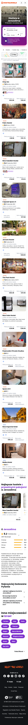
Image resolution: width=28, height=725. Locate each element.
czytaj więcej (16, 60)
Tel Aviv (5, 621)
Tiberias (15, 626)
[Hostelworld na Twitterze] (8, 676)
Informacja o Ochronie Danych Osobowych (14, 706)
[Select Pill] (21, 2)
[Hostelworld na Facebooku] (4, 676)
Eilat (14, 621)
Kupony (23, 710)
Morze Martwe (16, 631)
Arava (5, 641)
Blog (6, 687)
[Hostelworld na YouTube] (16, 676)
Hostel (4, 79)
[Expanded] (3, 50)
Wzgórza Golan (18, 636)
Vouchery (4, 713)
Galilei (5, 626)
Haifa (22, 621)
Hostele (10, 687)
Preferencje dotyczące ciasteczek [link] (14, 717)
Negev (5, 631)
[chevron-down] (19, 535)
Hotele (15, 687)
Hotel (4, 424)
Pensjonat (20, 687)
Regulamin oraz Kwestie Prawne (11, 710)
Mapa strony (22, 713)
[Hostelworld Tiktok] (23, 676)
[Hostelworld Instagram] (12, 676)
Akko (13, 641)
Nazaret (5, 636)
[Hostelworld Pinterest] (19, 676)
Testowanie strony (13, 713)
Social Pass (14, 691)
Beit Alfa (6, 646)
